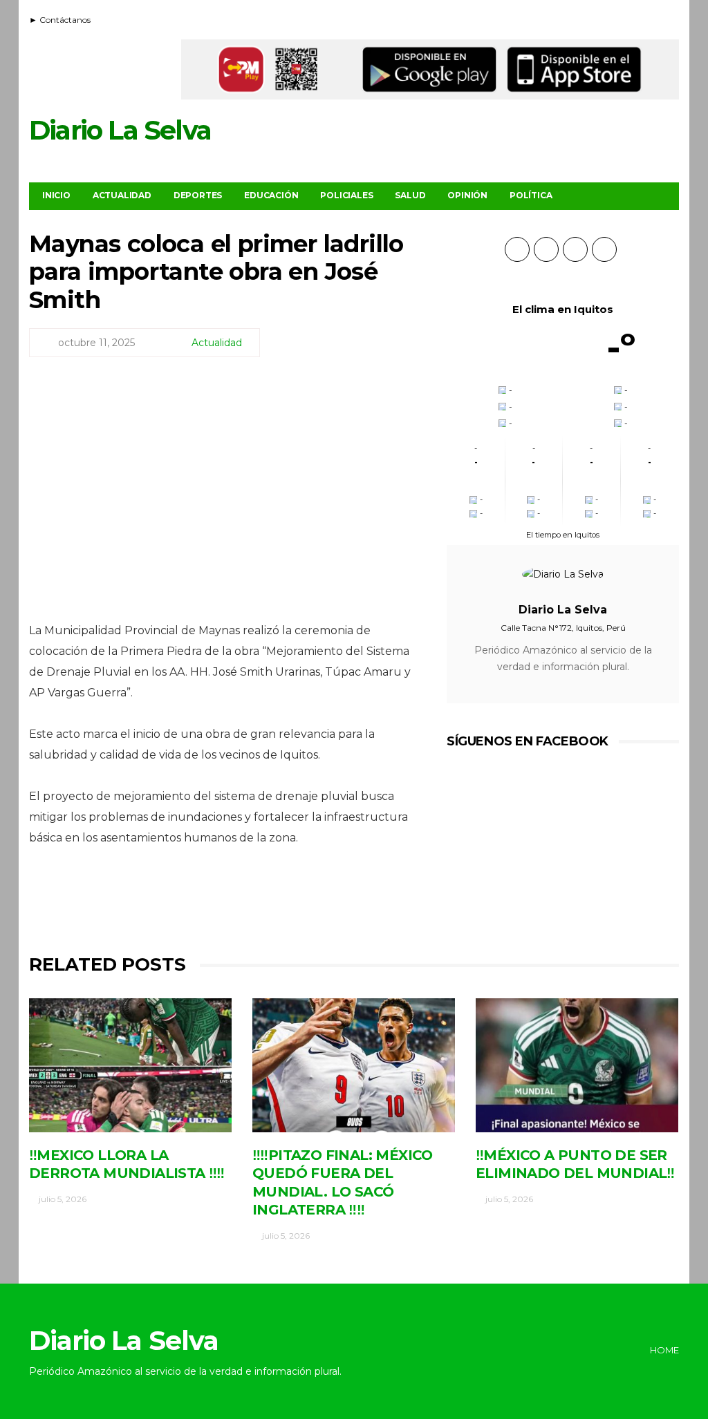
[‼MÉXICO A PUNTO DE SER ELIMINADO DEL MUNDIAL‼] (577, 1065)
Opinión (467, 195)
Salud (410, 195)
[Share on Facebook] (148, 901)
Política (531, 195)
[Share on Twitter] (186, 901)
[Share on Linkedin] (300, 901)
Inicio (56, 195)
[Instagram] (670, 17)
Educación (271, 195)
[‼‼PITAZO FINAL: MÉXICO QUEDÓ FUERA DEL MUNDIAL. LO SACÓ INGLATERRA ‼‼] (353, 1065)
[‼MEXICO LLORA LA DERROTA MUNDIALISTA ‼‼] (130, 1065)
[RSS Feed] (618, 17)
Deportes (198, 195)
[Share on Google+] (224, 901)
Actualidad (122, 195)
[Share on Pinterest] (262, 901)
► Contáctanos (60, 20)
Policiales (346, 195)
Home (664, 1349)
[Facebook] (635, 17)
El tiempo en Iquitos (562, 535)
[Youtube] (652, 17)
